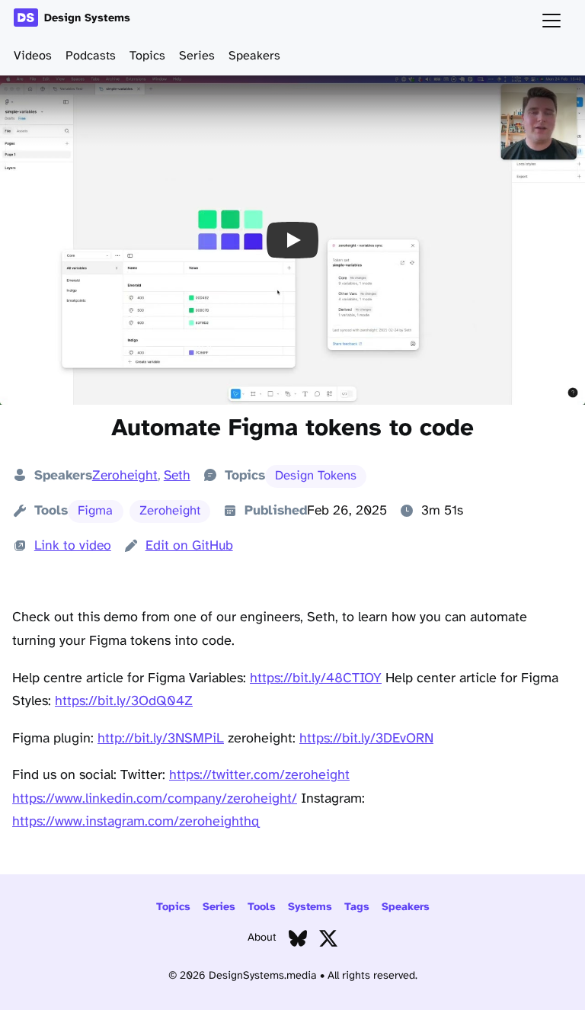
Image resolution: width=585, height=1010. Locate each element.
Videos (33, 56)
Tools (262, 907)
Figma (95, 511)
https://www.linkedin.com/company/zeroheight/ (154, 799)
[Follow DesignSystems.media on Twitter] (328, 941)
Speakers (254, 56)
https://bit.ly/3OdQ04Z (124, 701)
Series (197, 56)
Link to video (72, 546)
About (262, 938)
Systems (310, 907)
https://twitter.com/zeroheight (259, 775)
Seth (177, 476)
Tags (356, 907)
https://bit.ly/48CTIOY (316, 679)
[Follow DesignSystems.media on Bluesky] (298, 941)
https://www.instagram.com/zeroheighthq (135, 822)
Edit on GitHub (189, 546)
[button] (292, 240)
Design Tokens (315, 476)
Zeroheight (125, 476)
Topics (147, 56)
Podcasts (91, 56)
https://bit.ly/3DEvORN (366, 739)
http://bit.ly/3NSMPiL (161, 739)
